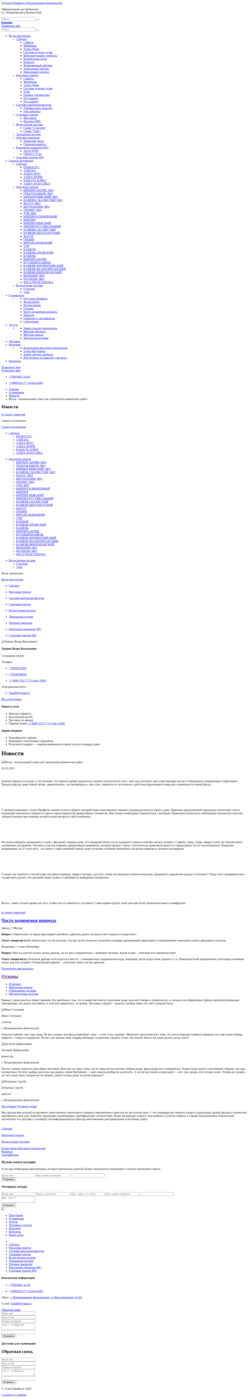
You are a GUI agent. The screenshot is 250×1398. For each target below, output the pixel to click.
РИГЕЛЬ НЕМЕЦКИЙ (37, 242)
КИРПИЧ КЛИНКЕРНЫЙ (40, 216)
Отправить (9, 1179)
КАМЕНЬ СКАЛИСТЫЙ (39, 229)
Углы (26, 91)
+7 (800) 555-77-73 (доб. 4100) (27, 680)
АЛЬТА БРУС (32, 173)
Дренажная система (28, 134)
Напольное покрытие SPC (32, 147)
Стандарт (29, 288)
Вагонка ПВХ (32, 121)
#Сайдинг (15, 984)
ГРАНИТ (29, 239)
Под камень (30, 98)
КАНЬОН (29, 249)
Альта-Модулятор (34, 351)
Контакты (15, 361)
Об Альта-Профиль (35, 298)
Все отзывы (8, 1106)
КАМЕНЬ (29, 255)
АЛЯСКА (29, 170)
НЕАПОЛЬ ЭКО (33, 278)
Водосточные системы (15, 1141)
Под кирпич (31, 101)
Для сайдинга (31, 111)
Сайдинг (21, 39)
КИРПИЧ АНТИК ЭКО (38, 190)
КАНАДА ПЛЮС (34, 180)
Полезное (15, 344)
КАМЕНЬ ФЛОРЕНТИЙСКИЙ (43, 265)
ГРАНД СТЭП (32, 154)
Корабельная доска (35, 58)
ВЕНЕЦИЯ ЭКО (34, 275)
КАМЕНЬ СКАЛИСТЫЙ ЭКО (43, 200)
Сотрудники (31, 321)
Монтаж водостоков (35, 338)
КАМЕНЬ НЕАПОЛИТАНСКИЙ (44, 269)
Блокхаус (29, 62)
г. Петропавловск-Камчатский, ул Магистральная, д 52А (46, 1297)
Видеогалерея (32, 305)
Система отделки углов (38, 52)
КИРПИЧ (29, 219)
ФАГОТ (28, 236)
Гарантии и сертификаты (39, 318)
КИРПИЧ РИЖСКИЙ (37, 223)
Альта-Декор (31, 49)
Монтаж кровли (33, 334)
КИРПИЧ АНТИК (35, 259)
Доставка (14, 341)
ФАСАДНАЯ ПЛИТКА (38, 282)
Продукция (16, 1215)
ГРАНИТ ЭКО (32, 209)
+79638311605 (17, 668)
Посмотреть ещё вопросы (17, 968)
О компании (16, 295)
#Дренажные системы (22, 990)
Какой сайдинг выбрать (38, 354)
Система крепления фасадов (33, 104)
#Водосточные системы (23, 993)
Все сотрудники (11, 699)
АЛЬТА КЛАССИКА (36, 183)
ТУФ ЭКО (29, 213)
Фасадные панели (27, 75)
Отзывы (28, 308)
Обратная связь (10, 1309)
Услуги (13, 324)
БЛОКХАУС (31, 167)
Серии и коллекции (21, 160)
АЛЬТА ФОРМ (32, 177)
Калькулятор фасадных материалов (45, 347)
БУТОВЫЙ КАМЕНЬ (37, 262)
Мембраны (30, 45)
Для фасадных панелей (37, 108)
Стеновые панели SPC (30, 157)
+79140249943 (18, 674)
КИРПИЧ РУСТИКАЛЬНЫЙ (42, 226)
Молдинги (30, 118)
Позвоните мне (10, 25)
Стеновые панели (27, 114)
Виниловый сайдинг (36, 72)
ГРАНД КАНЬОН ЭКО (38, 193)
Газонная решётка (34, 144)
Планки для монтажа (36, 95)
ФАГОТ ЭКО (31, 203)
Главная (14, 389)
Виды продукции (20, 35)
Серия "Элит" (32, 131)
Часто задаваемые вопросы (40, 311)
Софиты (28, 42)
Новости (28, 315)
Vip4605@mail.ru (19, 693)
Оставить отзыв (27, 1106)
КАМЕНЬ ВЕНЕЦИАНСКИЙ (42, 272)
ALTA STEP (31, 150)
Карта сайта (16, 1235)
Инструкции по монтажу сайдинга (45, 357)
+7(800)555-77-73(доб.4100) (26, 382)
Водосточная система (29, 124)
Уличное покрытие (28, 137)
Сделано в (13, 1394)
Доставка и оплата (20, 1225)
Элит (26, 292)
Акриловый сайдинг (36, 68)
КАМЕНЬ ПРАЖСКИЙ (38, 252)
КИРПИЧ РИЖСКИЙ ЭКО (40, 196)
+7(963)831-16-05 (19, 376)
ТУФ (26, 246)
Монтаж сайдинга (34, 331)
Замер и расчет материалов (40, 328)
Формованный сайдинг (38, 65)
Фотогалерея (31, 301)
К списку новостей (13, 414)
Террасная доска (33, 141)
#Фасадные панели (21, 987)
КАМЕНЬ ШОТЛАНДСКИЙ (41, 232)
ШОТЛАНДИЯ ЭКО (36, 206)
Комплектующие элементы (40, 55)
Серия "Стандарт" (34, 127)
